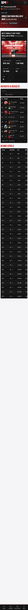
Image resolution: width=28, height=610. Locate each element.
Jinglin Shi (11, 135)
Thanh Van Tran (13, 130)
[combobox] (14, 17)
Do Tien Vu (11, 117)
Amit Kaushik (12, 126)
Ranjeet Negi (12, 107)
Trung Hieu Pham (13, 121)
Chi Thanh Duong (13, 111)
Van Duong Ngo (13, 102)
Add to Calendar (13, 23)
